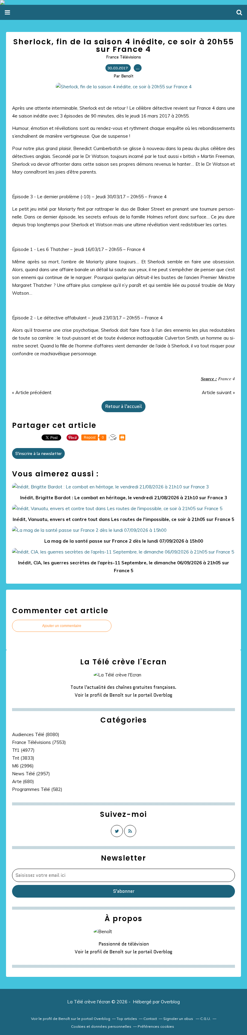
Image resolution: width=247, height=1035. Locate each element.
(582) (37, 789)
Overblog (170, 1002)
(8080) (35, 734)
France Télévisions (123, 57)
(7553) (39, 742)
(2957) (31, 773)
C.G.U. (205, 1018)
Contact (150, 1018)
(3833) (23, 758)
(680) (23, 781)
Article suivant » (218, 392)
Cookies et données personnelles (101, 1026)
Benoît (116, 695)
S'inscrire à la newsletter (38, 453)
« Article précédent (32, 392)
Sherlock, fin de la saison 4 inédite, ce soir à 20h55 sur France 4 (123, 45)
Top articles (127, 1018)
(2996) (23, 766)
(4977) (23, 750)
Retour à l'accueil (123, 406)
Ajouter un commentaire (61, 626)
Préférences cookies (156, 1026)
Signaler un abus (178, 1018)
